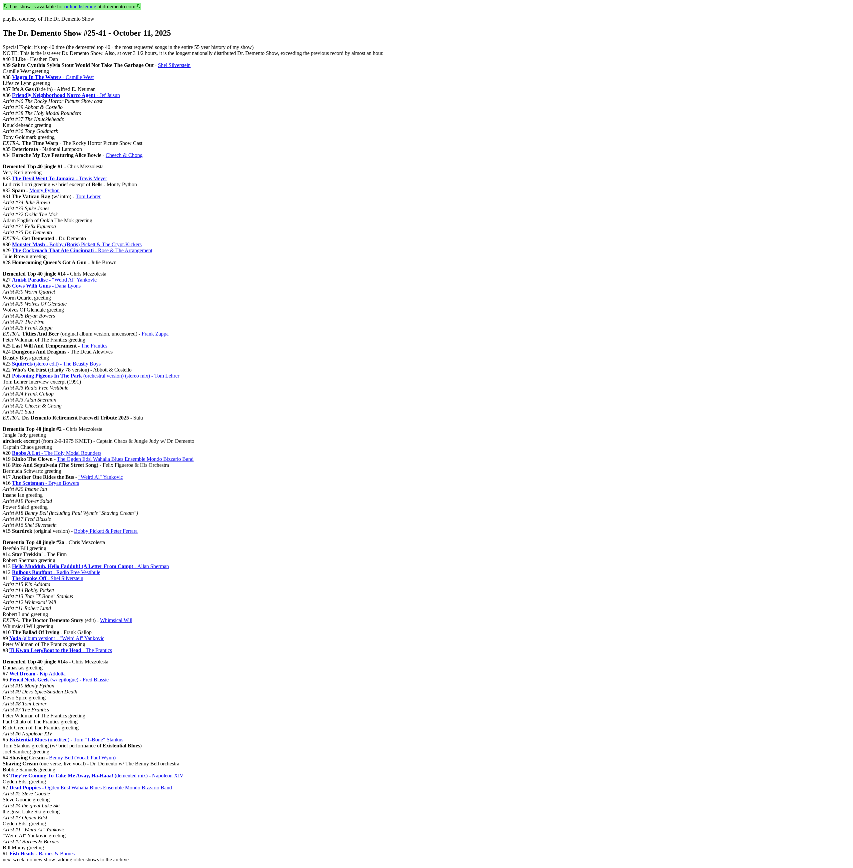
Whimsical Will (116, 620)
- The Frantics (60, 650)
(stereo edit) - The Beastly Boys (56, 364)
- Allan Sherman (90, 566)
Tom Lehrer (88, 196)
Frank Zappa (155, 334)
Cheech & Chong (124, 155)
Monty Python (44, 190)
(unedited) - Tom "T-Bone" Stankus (66, 739)
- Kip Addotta (37, 673)
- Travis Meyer (59, 178)
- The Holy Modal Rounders (56, 453)
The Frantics (94, 346)
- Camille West (53, 77)
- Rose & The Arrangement (82, 250)
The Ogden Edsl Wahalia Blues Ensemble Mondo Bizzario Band (125, 459)
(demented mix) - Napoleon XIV (96, 775)
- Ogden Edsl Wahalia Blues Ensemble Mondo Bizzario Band (90, 787)
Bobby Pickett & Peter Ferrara (106, 531)
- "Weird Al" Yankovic (54, 280)
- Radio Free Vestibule (56, 572)
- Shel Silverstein (47, 578)
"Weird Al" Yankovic (100, 477)
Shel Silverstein (174, 65)
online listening (80, 6)
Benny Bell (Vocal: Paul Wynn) (82, 757)
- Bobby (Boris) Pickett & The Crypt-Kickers (77, 244)
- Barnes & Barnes (42, 853)
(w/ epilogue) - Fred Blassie (59, 679)
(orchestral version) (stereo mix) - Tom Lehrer (95, 376)
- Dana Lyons (46, 286)
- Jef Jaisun (66, 95)
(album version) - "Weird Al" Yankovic (56, 638)
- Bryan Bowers (45, 483)
